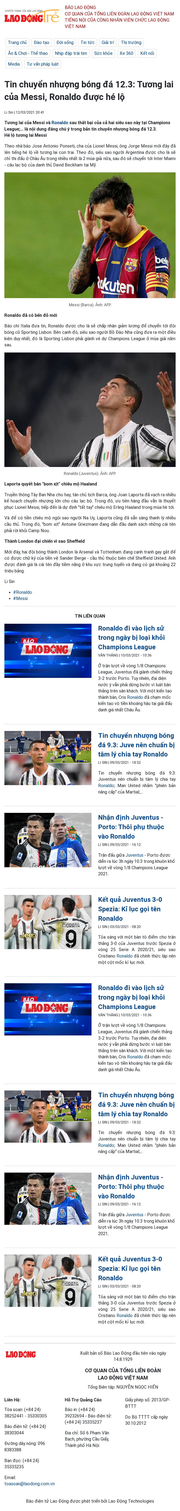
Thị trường (131, 42)
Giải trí (108, 42)
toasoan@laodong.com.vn (29, 1483)
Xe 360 (126, 53)
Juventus (134, 855)
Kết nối (147, 53)
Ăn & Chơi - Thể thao (28, 53)
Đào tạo (41, 42)
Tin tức (88, 42)
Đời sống (65, 42)
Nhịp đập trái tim (71, 53)
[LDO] (48, 652)
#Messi (20, 598)
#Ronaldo (22, 592)
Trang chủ (17, 42)
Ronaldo (60, 122)
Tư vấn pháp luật (43, 64)
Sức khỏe (103, 53)
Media (14, 64)
